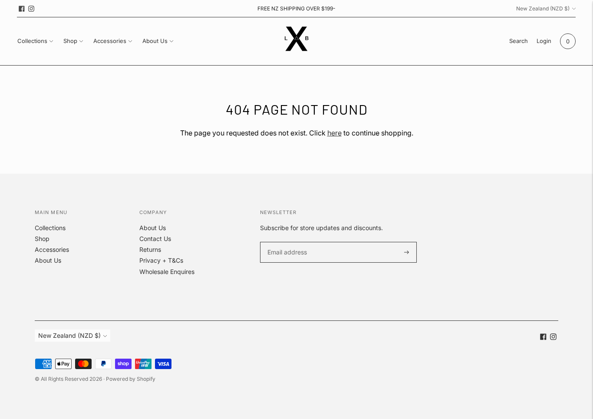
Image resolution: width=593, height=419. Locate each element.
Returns (150, 249)
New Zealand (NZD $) (543, 8)
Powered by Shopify (130, 379)
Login (544, 40)
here (334, 133)
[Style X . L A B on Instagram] (31, 9)
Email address (286, 242)
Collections (32, 40)
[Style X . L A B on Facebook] (22, 9)
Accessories (109, 40)
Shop (70, 40)
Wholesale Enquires (166, 271)
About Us (155, 40)
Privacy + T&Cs (161, 260)
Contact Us (155, 238)
